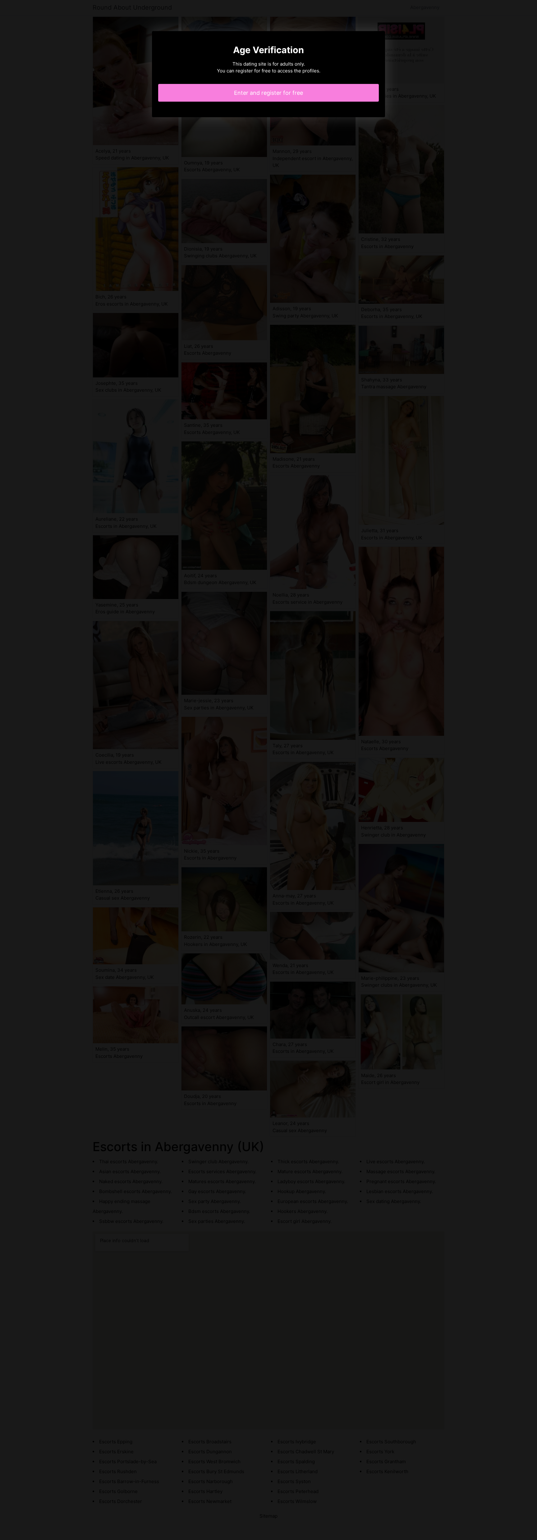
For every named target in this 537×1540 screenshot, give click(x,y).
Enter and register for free (268, 93)
